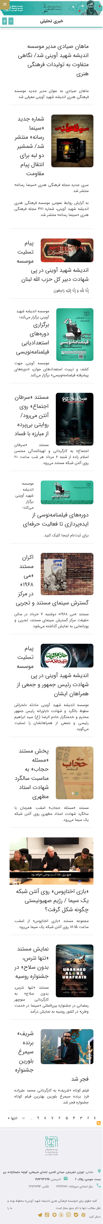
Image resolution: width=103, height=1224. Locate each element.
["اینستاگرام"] (68, 1216)
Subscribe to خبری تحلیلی (99, 1123)
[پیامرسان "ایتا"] (47, 1216)
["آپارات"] (83, 1216)
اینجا (65, 535)
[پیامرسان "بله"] (76, 1216)
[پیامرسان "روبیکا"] (54, 1216)
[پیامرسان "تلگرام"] (39, 1216)
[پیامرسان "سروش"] (61, 1216)
